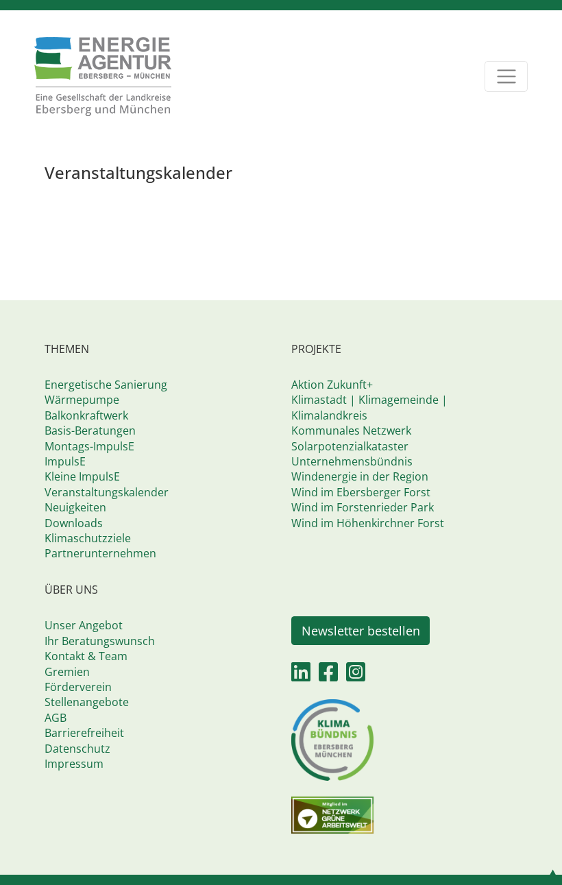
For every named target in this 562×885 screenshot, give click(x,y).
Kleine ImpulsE (82, 476)
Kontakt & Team (86, 656)
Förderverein (78, 686)
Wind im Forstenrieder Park (362, 507)
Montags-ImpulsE (89, 446)
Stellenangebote (87, 702)
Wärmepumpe (82, 399)
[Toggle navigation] (506, 76)
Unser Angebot (84, 625)
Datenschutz (77, 748)
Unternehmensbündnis (352, 461)
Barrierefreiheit (84, 732)
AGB (55, 717)
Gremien (67, 671)
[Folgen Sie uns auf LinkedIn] (300, 675)
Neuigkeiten (75, 507)
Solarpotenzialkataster (349, 446)
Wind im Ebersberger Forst (360, 492)
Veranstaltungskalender (107, 492)
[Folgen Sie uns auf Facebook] (328, 675)
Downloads (74, 523)
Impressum (74, 763)
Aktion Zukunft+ (332, 384)
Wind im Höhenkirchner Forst (367, 523)
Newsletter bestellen (361, 630)
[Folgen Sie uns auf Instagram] (355, 675)
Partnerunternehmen (100, 553)
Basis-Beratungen (90, 430)
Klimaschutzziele (88, 538)
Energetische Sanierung (106, 384)
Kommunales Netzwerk (351, 430)
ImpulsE (65, 461)
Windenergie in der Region (359, 476)
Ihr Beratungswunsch (100, 640)
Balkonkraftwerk (86, 415)
